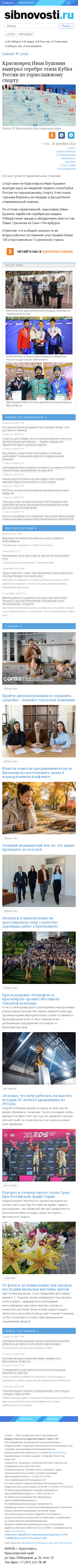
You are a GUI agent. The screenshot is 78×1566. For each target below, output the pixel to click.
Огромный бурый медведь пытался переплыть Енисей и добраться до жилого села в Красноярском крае (35, 1342)
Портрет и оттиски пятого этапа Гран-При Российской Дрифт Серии (36, 1194)
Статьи (10, 34)
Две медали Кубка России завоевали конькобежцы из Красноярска (39, 403)
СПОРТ (71, 148)
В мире (29, 41)
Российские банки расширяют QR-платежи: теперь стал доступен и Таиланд (35, 428)
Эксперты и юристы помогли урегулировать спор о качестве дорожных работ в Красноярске (30, 922)
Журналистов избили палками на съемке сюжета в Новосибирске (32, 539)
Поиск (66, 26)
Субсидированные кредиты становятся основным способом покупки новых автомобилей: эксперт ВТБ (38, 469)
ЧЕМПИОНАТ (68, 158)
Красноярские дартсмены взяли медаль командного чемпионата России (38, 312)
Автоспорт (11, 1185)
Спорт (24, 53)
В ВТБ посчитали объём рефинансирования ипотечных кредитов (35, 491)
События (9, 1278)
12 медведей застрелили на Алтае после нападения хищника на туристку (33, 1371)
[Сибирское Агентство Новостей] (39, 14)
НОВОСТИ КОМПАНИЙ (26, 417)
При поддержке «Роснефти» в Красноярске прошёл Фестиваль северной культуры (30, 999)
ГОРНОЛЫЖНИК (66, 169)
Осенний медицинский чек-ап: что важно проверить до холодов (38, 847)
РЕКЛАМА (53, 1419)
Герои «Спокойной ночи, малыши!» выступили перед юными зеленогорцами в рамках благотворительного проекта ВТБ (38, 517)
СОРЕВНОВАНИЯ (66, 155)
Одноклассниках (57, 252)
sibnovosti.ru (59, 1452)
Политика (60, 41)
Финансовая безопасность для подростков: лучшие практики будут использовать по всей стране (33, 480)
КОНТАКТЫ (26, 1419)
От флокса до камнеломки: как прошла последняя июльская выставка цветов (37, 1287)
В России (43, 41)
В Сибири (14, 41)
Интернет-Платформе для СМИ (42, 1543)
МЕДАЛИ (70, 162)
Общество (14, 46)
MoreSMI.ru (65, 1543)
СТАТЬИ (13, 626)
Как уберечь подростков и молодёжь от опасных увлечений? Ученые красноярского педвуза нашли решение (33, 456)
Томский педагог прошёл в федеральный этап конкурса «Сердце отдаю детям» (36, 1392)
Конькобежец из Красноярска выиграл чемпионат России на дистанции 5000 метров (36, 358)
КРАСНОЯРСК (26, 2)
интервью (10, 1088)
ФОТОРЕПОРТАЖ (21, 528)
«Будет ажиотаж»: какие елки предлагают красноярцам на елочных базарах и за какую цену (37, 574)
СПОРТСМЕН (68, 165)
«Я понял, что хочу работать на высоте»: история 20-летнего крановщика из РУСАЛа (37, 1099)
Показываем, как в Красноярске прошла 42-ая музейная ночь (35, 557)
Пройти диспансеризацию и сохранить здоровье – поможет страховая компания (38, 697)
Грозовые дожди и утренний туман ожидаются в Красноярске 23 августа (31, 1360)
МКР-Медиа (26, 34)
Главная (8, 53)
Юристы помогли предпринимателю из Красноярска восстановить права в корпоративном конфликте (37, 772)
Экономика (33, 46)
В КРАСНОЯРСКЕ (66, 151)
